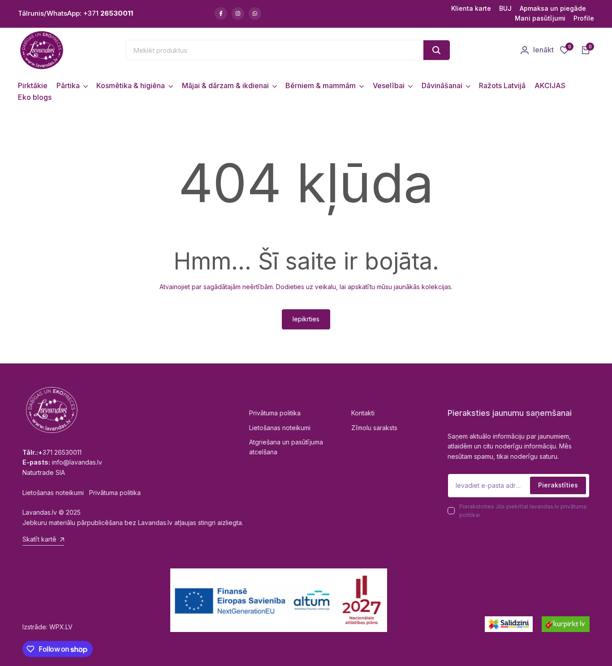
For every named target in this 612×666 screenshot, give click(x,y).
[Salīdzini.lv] (509, 624)
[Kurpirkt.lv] (566, 624)
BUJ (505, 8)
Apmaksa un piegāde (553, 8)
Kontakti (363, 413)
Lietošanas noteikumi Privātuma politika (81, 492)
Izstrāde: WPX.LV (47, 627)
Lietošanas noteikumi (279, 427)
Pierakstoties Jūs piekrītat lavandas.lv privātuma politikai (522, 510)
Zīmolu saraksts (374, 427)
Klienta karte (471, 8)
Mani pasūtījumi (540, 18)
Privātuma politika (275, 413)
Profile (583, 18)
